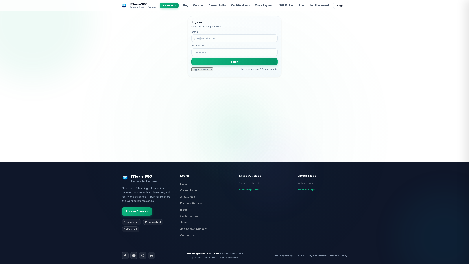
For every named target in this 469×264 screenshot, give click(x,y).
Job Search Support (193, 228)
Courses (169, 5)
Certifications (240, 5)
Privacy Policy (284, 255)
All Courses (187, 196)
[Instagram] (142, 255)
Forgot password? (202, 69)
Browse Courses (137, 211)
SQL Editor (286, 5)
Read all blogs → (308, 189)
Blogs (183, 209)
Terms (300, 255)
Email (195, 32)
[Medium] (151, 255)
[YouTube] (133, 255)
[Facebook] (125, 255)
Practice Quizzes (191, 203)
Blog (185, 5)
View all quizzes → (250, 189)
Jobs (301, 5)
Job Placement (319, 5)
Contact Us (187, 235)
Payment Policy (317, 255)
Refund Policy (338, 255)
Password (197, 45)
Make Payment (264, 5)
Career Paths (217, 5)
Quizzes (198, 5)
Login (340, 5)
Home (184, 184)
